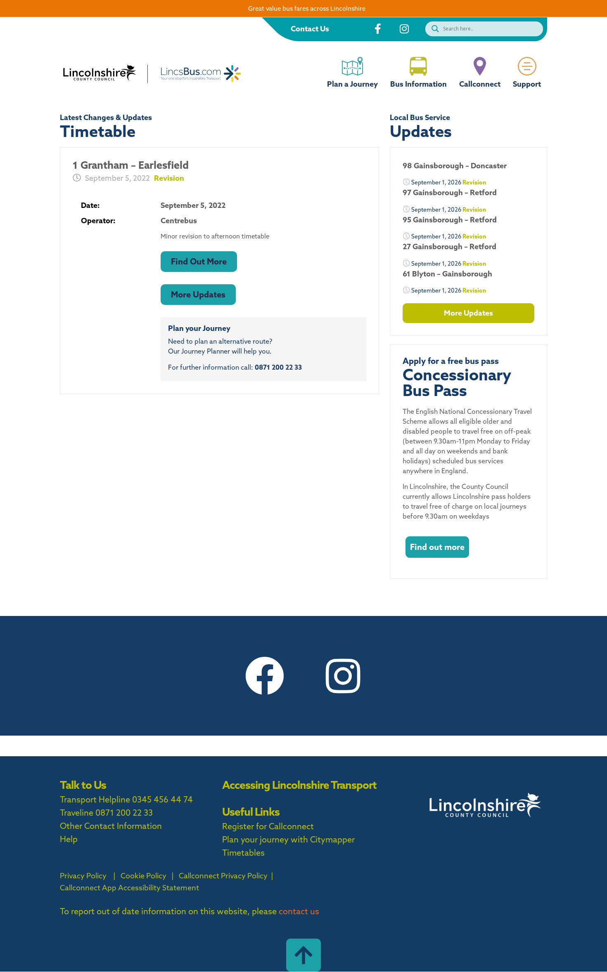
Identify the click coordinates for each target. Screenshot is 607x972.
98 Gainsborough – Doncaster (455, 165)
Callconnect (479, 84)
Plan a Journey (352, 84)
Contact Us (310, 28)
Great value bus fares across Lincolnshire (306, 8)
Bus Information (418, 84)
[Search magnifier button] (433, 28)
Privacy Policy (83, 875)
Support (527, 84)
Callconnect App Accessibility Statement (129, 887)
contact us (299, 911)
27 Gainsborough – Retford (449, 246)
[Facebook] (264, 676)
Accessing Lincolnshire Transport (299, 785)
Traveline (76, 812)
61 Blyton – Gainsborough (447, 273)
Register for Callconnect (268, 826)
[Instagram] (343, 676)
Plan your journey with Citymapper (288, 839)
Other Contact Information (111, 826)
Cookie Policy (143, 875)
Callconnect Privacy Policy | (225, 875)
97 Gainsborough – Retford (450, 192)
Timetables (243, 852)
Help (69, 839)
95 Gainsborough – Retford (450, 219)
